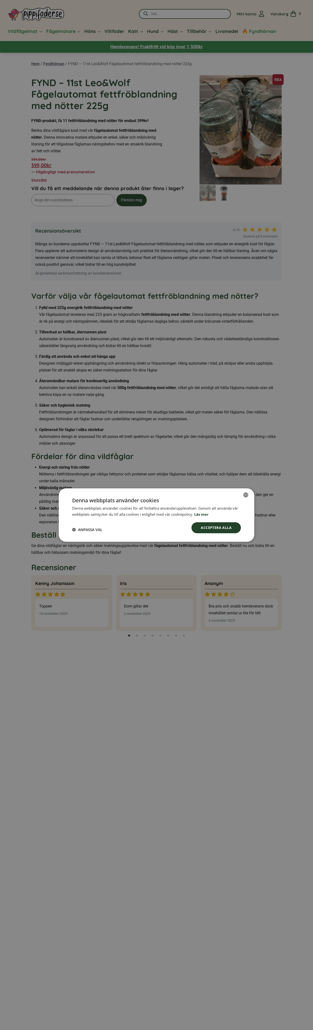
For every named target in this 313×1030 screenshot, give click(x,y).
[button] (87, 529)
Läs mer (201, 514)
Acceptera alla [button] (216, 527)
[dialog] (156, 515)
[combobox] (245, 495)
